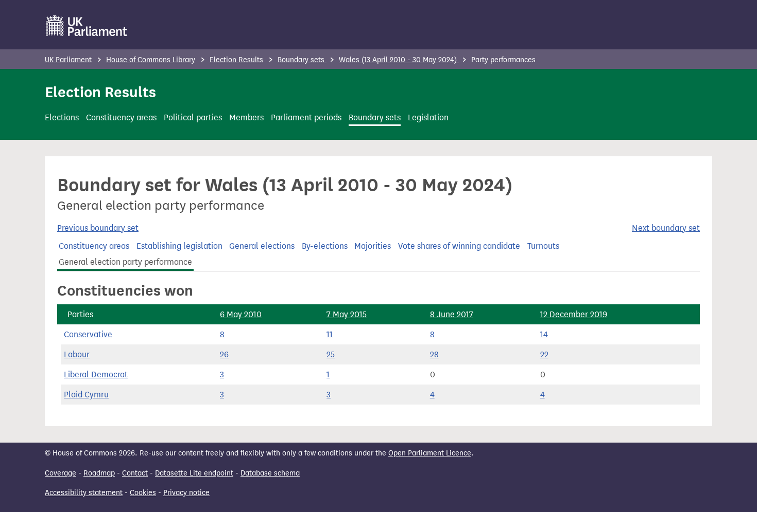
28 (434, 354)
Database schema (270, 473)
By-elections (325, 246)
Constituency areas (121, 117)
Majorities (372, 246)
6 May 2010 (241, 314)
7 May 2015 (346, 314)
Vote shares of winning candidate (459, 246)
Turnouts (543, 246)
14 (544, 334)
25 (330, 354)
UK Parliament (68, 60)
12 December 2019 (573, 314)
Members (246, 117)
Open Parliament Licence (429, 453)
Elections (62, 117)
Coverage (60, 473)
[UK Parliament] (87, 25)
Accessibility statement (84, 492)
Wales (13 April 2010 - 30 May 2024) (399, 60)
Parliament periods (306, 117)
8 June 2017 (451, 314)
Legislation (428, 117)
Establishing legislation (179, 246)
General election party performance (125, 262)
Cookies (143, 492)
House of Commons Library (150, 60)
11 (329, 334)
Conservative (88, 334)
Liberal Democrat (96, 374)
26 (224, 354)
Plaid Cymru (86, 394)
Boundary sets (302, 60)
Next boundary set (666, 228)
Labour (77, 354)
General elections (262, 246)
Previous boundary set (98, 228)
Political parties (193, 117)
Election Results (236, 60)
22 (544, 354)
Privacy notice (186, 492)
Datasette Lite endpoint (194, 473)
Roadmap (99, 473)
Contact (135, 473)
